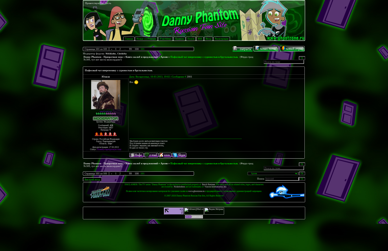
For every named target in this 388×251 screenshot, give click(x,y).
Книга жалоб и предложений (142, 57)
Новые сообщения (146, 38)
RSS (200, 38)
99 (130, 49)
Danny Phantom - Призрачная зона (103, 57)
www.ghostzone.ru (196, 191)
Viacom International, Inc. (216, 187)
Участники (165, 38)
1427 (111, 128)
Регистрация (221, 38)
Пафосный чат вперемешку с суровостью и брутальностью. (204, 57)
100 (137, 49)
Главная (129, 38)
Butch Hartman (208, 184)
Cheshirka (122, 54)
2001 (189, 76)
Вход (208, 38)
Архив (164, 57)
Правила (179, 38)
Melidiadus (111, 54)
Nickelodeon (179, 187)
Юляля (106, 76)
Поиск (190, 38)
